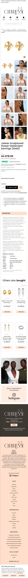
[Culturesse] (14, 11)
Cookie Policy (20, 572)
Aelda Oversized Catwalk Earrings (21, 301)
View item (6, 312)
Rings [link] (14, 488)
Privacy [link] (14, 523)
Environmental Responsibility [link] (14, 541)
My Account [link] (14, 555)
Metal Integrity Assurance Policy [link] (14, 543)
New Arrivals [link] (14, 501)
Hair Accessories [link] (14, 493)
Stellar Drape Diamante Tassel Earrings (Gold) (7, 338)
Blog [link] (14, 515)
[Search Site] (21, 24)
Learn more (13, 158)
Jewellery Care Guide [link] (14, 535)
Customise (5, 575)
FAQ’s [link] (14, 525)
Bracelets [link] (14, 491)
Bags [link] (14, 495)
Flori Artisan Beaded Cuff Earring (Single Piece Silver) (21, 338)
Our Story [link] (14, 513)
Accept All (21, 575)
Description (6, 213)
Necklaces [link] (14, 486)
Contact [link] (14, 527)
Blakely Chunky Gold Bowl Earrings (7, 301)
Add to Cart (13, 187)
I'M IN (14, 425)
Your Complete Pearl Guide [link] (14, 545)
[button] (21, 187)
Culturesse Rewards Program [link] (14, 539)
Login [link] (14, 557)
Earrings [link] (14, 484)
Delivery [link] (14, 517)
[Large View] (7, 66)
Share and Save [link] (14, 547)
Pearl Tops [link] (14, 497)
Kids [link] (14, 503)
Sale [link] (14, 505)
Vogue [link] (14, 499)
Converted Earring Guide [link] (14, 537)
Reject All (13, 575)
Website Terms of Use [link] (14, 521)
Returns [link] (14, 519)
